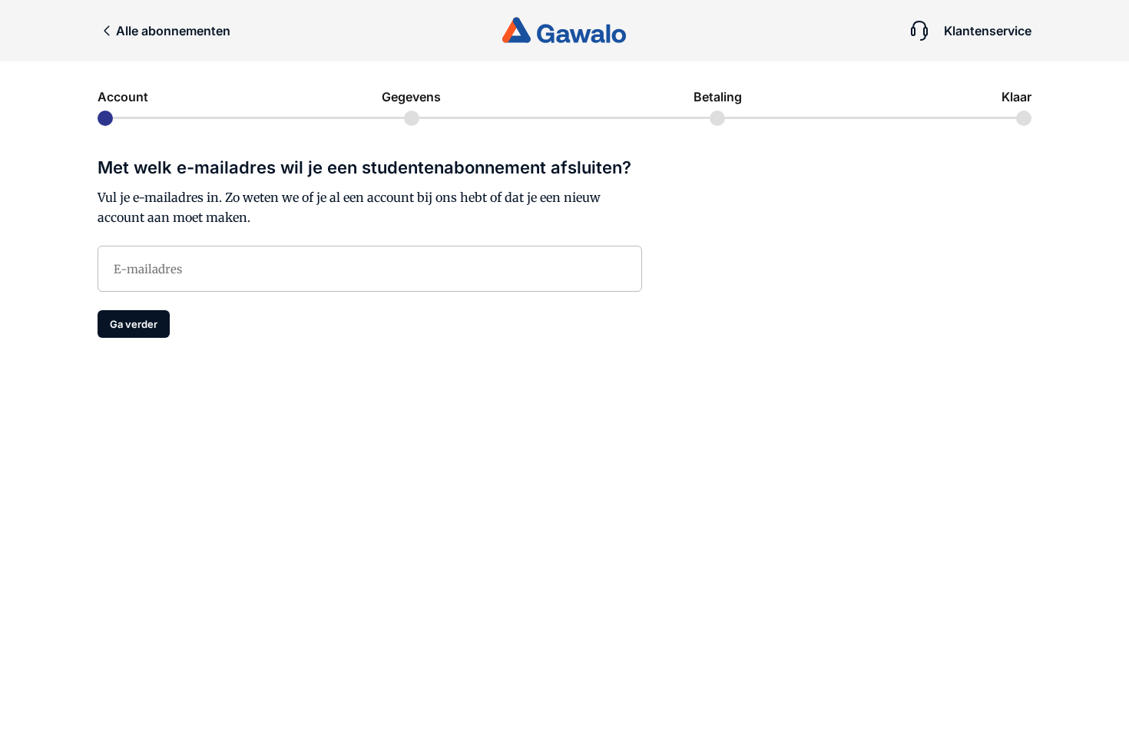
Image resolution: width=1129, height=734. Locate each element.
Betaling (718, 96)
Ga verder (133, 324)
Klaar (1016, 96)
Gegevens (411, 96)
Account (123, 96)
